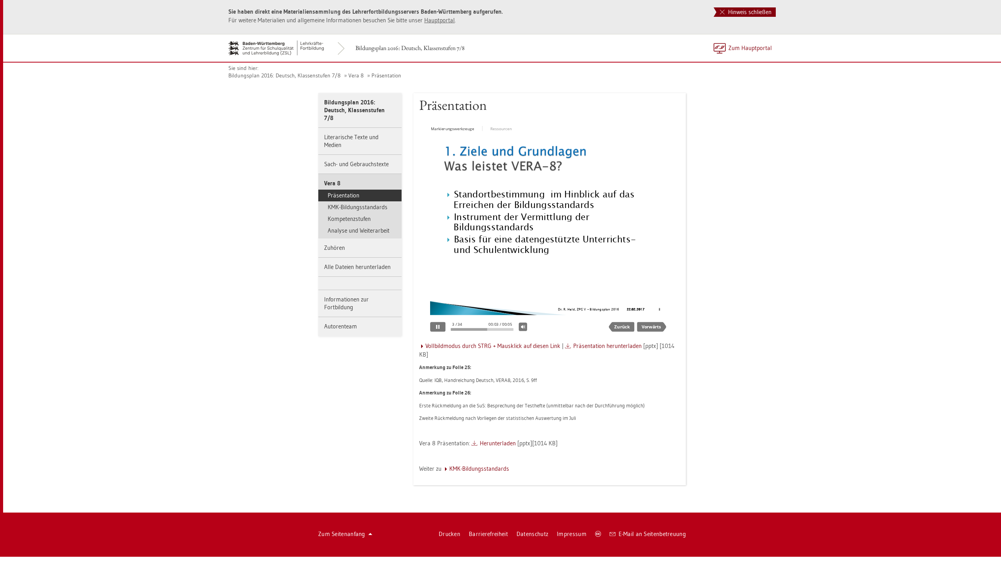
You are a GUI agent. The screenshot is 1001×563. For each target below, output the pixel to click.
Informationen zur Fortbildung (346, 303)
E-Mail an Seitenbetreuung (652, 534)
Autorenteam (340, 326)
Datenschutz (532, 534)
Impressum (572, 534)
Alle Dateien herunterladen (357, 267)
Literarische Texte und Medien (351, 141)
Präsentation (386, 75)
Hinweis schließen (749, 12)
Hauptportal (439, 20)
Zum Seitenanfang (341, 534)
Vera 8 (356, 75)
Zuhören (334, 247)
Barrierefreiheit (488, 534)
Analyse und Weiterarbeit (358, 230)
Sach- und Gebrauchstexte (356, 164)
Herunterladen (498, 443)
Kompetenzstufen (349, 218)
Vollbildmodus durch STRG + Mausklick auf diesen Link (492, 346)
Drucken (449, 534)
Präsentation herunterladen (607, 346)
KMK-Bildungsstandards (357, 207)
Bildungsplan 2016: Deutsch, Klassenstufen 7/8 (410, 48)
